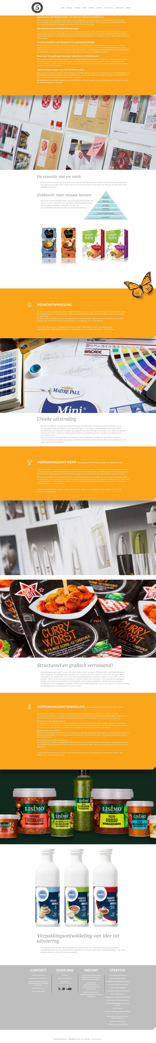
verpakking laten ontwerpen (117, 1024)
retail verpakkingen (117, 994)
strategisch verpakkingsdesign (118, 1000)
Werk (84, 8)
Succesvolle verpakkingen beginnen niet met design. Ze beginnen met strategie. (91, 977)
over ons (77, 8)
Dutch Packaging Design (117, 978)
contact (44, 187)
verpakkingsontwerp (117, 988)
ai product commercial (117, 1021)
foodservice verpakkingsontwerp (118, 997)
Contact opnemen (38, 975)
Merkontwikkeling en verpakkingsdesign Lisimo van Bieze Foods (91, 994)
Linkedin (62, 983)
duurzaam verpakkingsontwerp (117, 991)
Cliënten (91, 8)
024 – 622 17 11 (108, 8)
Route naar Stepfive (65, 978)
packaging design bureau (117, 975)
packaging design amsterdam (117, 984)
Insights (69, 8)
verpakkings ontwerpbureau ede (117, 981)
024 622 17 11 (96, 1039)
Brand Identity (117, 1008)
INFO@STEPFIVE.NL (60, 1039)
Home (62, 8)
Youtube (69, 983)
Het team (65, 975)
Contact (99, 8)
